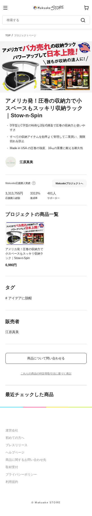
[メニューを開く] (5, 8)
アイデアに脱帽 (20, 298)
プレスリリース (16, 445)
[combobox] (44, 20)
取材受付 (12, 467)
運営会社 (12, 430)
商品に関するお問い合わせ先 (26, 459)
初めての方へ (15, 437)
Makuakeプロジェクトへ (69, 183)
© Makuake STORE (46, 502)
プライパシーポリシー (21, 474)
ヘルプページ (15, 452)
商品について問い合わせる (46, 358)
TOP (7, 35)
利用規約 (12, 482)
